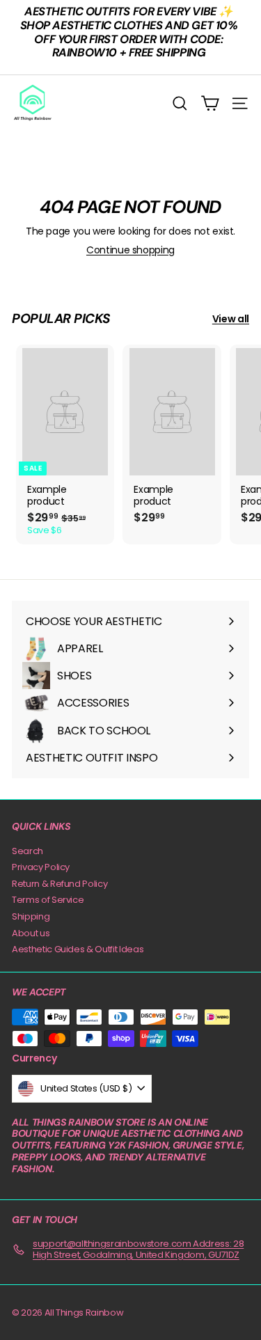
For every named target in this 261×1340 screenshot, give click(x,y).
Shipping (30, 916)
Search (27, 851)
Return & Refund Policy (59, 883)
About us (30, 933)
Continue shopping (130, 250)
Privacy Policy (41, 867)
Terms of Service (48, 899)
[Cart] (209, 103)
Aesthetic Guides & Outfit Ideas (77, 949)
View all (230, 319)
